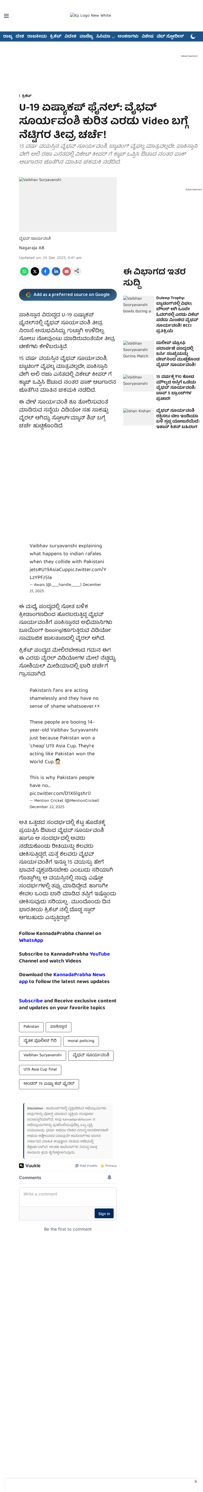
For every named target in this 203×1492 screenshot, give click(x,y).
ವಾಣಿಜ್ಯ (86, 36)
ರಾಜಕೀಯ (37, 36)
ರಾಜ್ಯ (7, 36)
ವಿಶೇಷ (148, 36)
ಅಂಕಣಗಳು (128, 36)
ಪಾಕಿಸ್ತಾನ (58, 1027)
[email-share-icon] (66, 275)
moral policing (81, 1041)
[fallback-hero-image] (138, 304)
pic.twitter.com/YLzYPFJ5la (68, 573)
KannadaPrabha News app (62, 978)
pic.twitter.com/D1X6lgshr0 (60, 793)
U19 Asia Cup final (40, 1069)
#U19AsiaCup (53, 569)
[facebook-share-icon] (45, 275)
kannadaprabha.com (77, 1120)
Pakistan (31, 1027)
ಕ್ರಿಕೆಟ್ (55, 36)
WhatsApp (31, 940)
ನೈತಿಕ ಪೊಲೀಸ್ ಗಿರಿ (40, 1041)
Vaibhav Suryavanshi (43, 1055)
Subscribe (31, 1001)
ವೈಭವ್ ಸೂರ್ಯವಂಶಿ (91, 1055)
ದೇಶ (20, 36)
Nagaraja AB (31, 248)
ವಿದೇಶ (70, 36)
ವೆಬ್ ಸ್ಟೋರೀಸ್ (170, 36)
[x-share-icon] (35, 275)
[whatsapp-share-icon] (24, 275)
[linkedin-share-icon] (56, 275)
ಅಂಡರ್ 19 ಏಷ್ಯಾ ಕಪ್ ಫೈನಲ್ (49, 1084)
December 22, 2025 (47, 807)
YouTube (100, 954)
